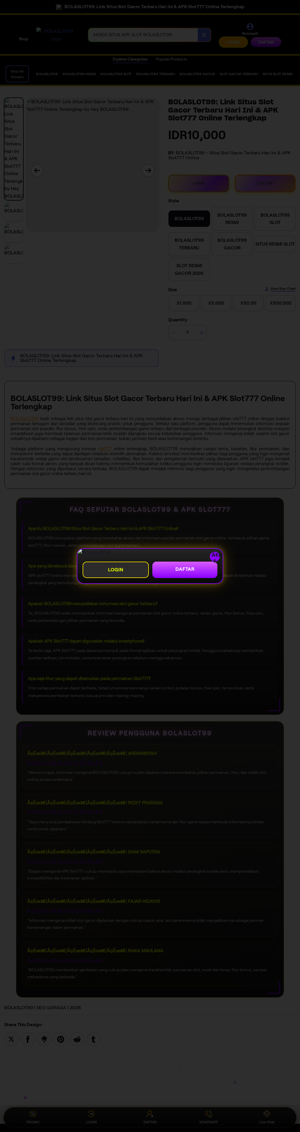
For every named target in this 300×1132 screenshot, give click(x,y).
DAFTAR (185, 569)
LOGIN (115, 569)
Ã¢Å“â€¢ (216, 557)
